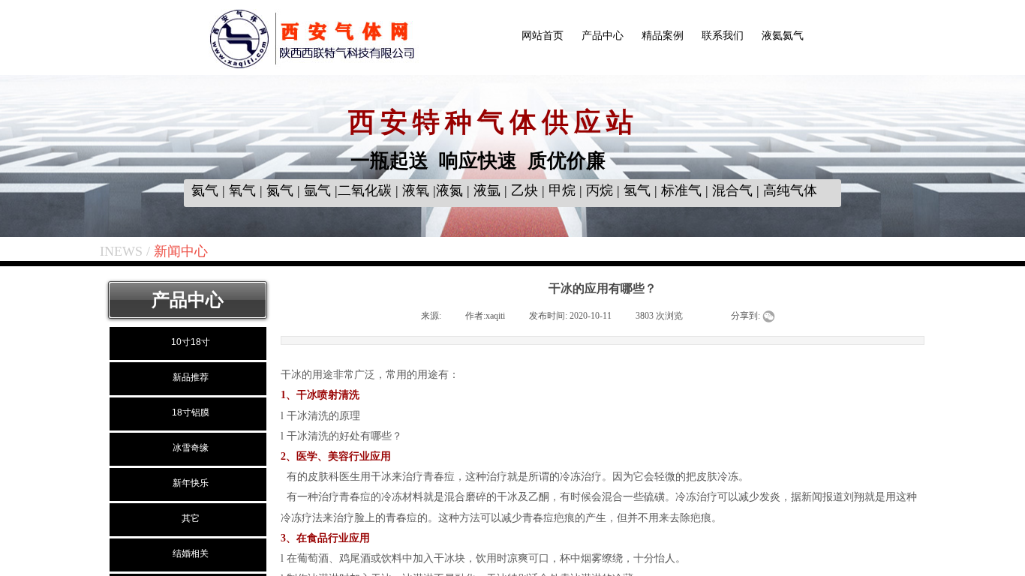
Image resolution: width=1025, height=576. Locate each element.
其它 (191, 518)
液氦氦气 (783, 35)
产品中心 (603, 35)
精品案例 (663, 35)
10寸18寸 (190, 342)
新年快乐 (191, 483)
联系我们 (723, 35)
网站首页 (543, 35)
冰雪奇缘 (191, 447)
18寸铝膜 (190, 412)
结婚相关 (191, 553)
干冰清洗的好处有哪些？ (344, 436)
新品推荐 (191, 377)
